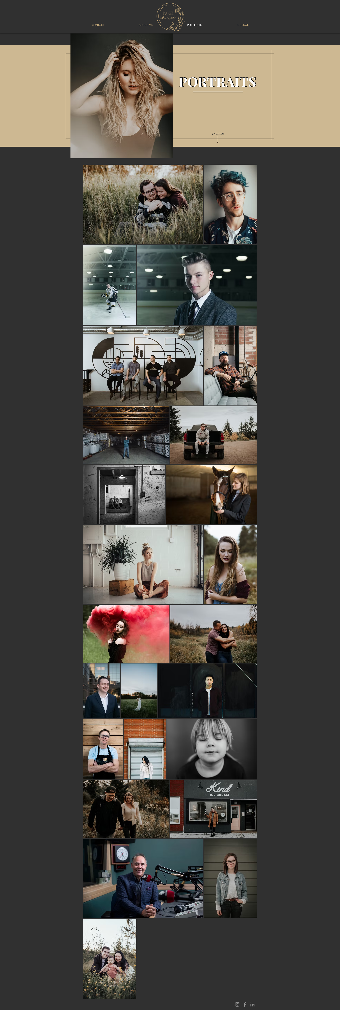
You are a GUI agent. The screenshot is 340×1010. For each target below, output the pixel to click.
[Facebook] (245, 1004)
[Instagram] (237, 1004)
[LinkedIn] (252, 1004)
